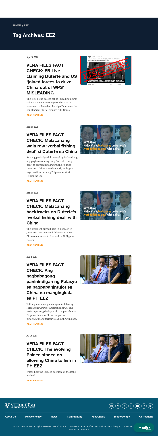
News (54, 417)
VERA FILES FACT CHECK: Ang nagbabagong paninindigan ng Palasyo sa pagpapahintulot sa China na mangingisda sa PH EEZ (52, 281)
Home (17, 26)
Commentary (74, 417)
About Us (10, 417)
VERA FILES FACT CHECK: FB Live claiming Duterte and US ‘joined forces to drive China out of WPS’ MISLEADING (52, 79)
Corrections (146, 417)
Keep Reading (35, 115)
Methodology (122, 417)
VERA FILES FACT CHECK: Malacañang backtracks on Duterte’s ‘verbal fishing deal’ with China (52, 212)
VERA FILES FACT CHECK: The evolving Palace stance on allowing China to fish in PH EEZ (51, 355)
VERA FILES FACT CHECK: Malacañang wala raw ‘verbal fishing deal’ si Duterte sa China (52, 143)
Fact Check (98, 417)
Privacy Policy (33, 417)
